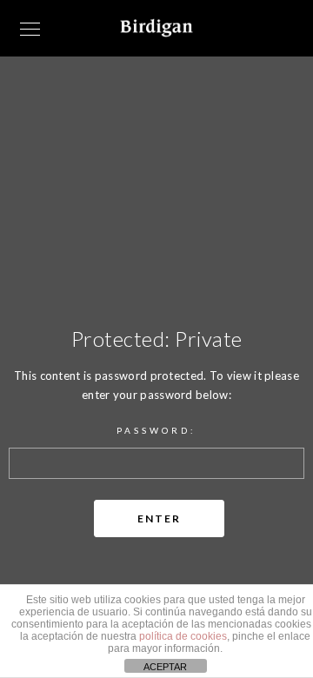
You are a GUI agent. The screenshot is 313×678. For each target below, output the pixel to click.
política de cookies (183, 636)
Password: (156, 430)
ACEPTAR (165, 666)
